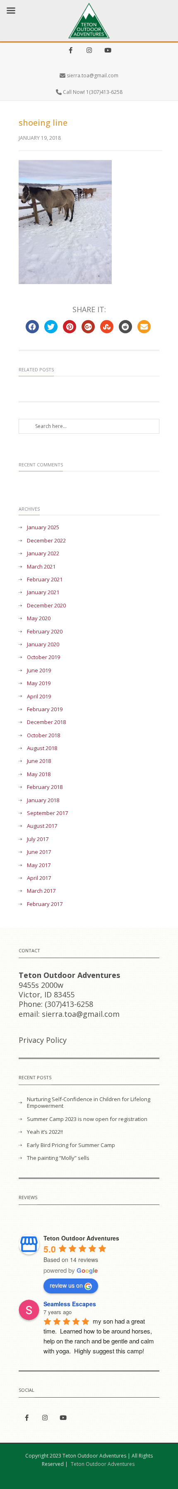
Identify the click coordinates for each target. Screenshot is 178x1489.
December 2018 (46, 722)
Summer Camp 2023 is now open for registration (87, 1119)
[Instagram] (89, 51)
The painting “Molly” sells (58, 1158)
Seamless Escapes (69, 1304)
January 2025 (43, 527)
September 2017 (47, 813)
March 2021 (41, 566)
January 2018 (43, 800)
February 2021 (45, 579)
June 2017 (39, 852)
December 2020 (46, 605)
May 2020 (39, 618)
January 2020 (43, 644)
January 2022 (43, 553)
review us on (66, 1285)
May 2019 (39, 683)
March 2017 (41, 890)
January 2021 (43, 592)
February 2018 (45, 787)
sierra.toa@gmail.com (92, 75)
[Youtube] (107, 51)
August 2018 (42, 748)
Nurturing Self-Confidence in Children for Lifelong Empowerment (88, 1103)
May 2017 (39, 865)
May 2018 (39, 774)
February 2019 (45, 709)
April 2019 (39, 696)
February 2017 (45, 904)
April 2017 (39, 878)
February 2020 (45, 631)
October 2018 (43, 735)
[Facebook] (70, 51)
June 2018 (39, 761)
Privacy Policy (43, 1040)
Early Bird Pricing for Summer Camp (71, 1145)
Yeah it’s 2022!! (45, 1131)
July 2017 (37, 839)
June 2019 (39, 670)
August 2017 (42, 825)
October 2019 (43, 657)
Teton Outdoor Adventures (103, 1463)
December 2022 (46, 540)
